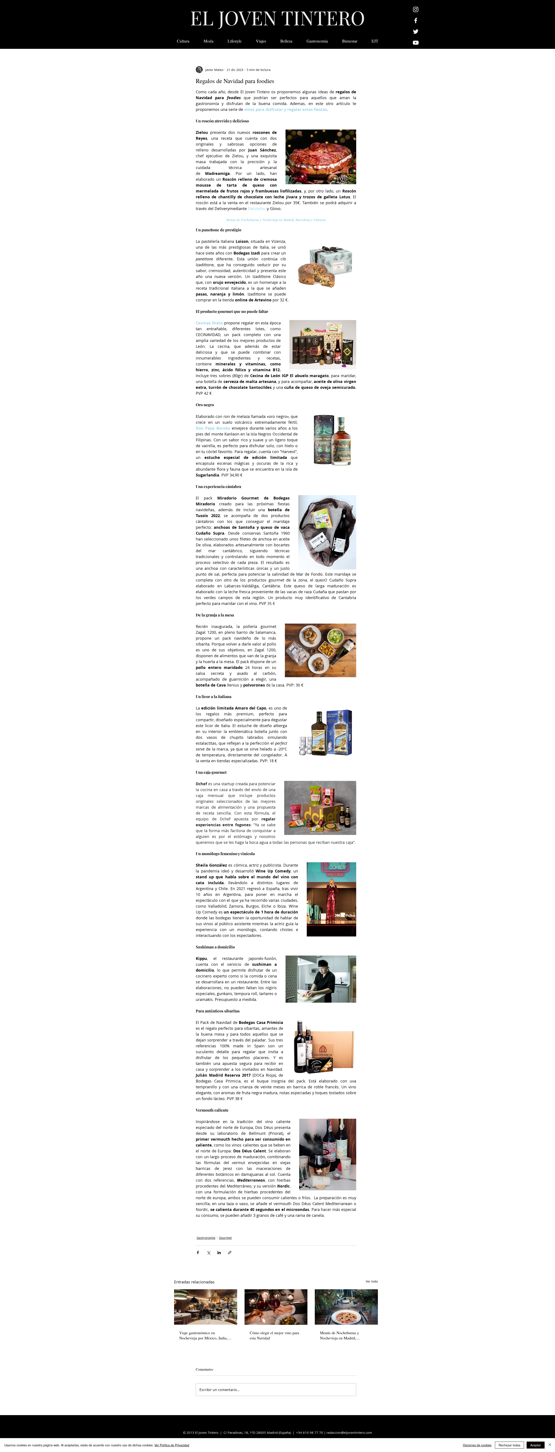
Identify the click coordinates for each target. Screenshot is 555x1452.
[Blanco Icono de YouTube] (415, 42)
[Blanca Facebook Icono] (415, 20)
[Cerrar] (549, 1445)
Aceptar (535, 1445)
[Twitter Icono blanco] (415, 31)
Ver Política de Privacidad (171, 1445)
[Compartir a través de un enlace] (230, 1252)
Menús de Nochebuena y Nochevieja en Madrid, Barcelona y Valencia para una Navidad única (344, 1335)
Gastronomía (206, 1238)
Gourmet (225, 1238)
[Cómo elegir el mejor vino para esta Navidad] (276, 1307)
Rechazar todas (509, 1445)
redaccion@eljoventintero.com (349, 1432)
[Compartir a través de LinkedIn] (219, 1252)
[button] (374, 41)
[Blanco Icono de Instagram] (415, 9)
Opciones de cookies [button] (477, 1445)
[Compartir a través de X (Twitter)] (208, 1252)
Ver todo (372, 1281)
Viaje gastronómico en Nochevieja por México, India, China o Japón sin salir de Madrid (203, 1335)
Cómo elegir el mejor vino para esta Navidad (274, 1335)
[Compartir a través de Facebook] (198, 1252)
